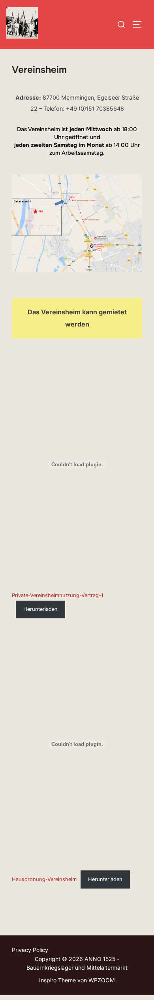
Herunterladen (40, 609)
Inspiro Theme (57, 980)
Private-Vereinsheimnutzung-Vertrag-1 (57, 595)
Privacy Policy (30, 949)
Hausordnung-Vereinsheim (44, 879)
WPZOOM (101, 980)
